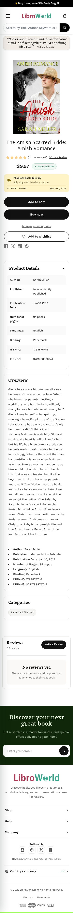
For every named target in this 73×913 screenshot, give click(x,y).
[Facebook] (6, 246)
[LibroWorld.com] (36, 778)
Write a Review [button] (58, 157)
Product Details (24, 268)
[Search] (65, 27)
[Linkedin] (20, 246)
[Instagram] (22, 850)
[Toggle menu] (8, 16)
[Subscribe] (64, 750)
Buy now (36, 214)
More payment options (36, 226)
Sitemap (28, 897)
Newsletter (43, 897)
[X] (13, 246)
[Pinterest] (27, 246)
